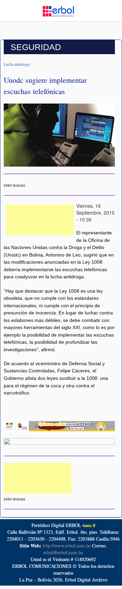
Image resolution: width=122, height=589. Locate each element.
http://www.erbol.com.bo (67, 545)
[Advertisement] (40, 220)
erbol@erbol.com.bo (63, 552)
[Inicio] (58, 10)
